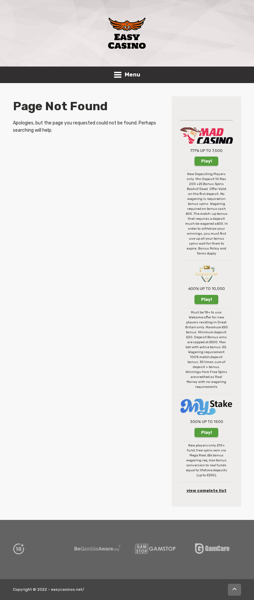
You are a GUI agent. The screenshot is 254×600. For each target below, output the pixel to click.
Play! (206, 161)
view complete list (207, 490)
